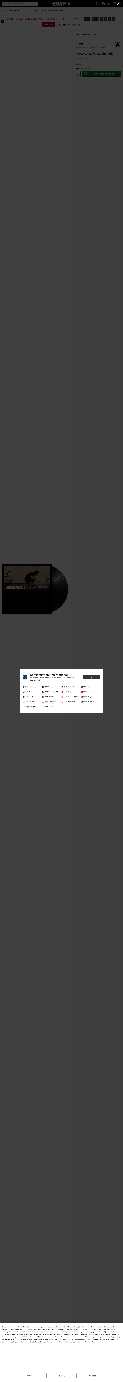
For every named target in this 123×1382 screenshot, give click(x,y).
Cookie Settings (40, 1342)
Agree (29, 1376)
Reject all (62, 1376)
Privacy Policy (90, 1342)
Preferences (94, 1375)
